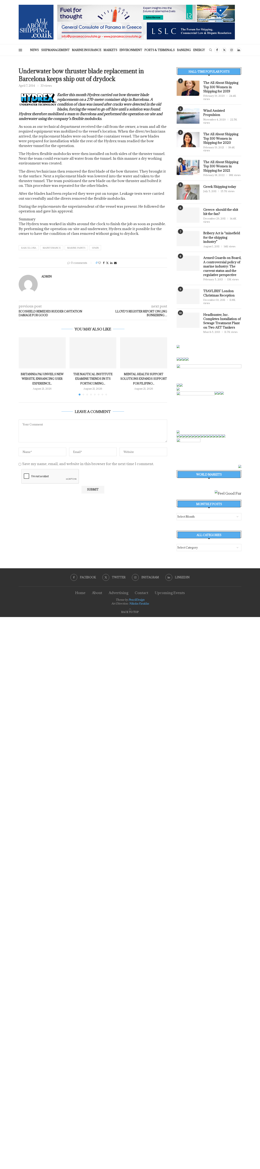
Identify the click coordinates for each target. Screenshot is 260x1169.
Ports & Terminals (159, 50)
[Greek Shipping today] (188, 192)
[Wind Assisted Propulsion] (188, 116)
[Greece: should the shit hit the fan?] (188, 215)
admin (46, 276)
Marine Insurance (86, 50)
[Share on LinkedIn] (111, 263)
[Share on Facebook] (103, 263)
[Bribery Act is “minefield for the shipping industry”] (188, 238)
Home (80, 592)
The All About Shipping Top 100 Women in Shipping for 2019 (220, 87)
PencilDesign (136, 599)
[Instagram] (231, 50)
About (97, 592)
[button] (24, 366)
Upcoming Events (170, 592)
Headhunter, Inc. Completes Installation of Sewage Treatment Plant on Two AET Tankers (222, 321)
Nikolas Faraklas (139, 603)
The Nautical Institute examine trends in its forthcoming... (92, 378)
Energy (199, 50)
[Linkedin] (238, 50)
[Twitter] (224, 50)
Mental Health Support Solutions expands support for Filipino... (143, 378)
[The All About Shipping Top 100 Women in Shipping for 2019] (188, 88)
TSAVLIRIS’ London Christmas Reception (219, 293)
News (34, 50)
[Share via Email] (115, 263)
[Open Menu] (20, 50)
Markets (110, 50)
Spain (95, 247)
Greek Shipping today (219, 187)
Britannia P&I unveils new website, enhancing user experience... (42, 378)
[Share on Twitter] (107, 263)
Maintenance (52, 247)
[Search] (210, 50)
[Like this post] (99, 263)
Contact (141, 592)
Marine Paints (76, 247)
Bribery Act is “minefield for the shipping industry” (221, 237)
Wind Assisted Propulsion (214, 112)
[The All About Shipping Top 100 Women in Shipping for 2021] (188, 167)
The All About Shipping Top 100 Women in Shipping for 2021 (220, 166)
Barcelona (28, 247)
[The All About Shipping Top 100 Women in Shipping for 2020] (188, 139)
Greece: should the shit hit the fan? (220, 212)
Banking (184, 50)
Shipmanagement (55, 50)
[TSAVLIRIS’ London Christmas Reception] (188, 296)
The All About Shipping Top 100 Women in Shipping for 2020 (220, 138)
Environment (131, 50)
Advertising (118, 592)
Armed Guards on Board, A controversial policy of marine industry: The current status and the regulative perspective (222, 266)
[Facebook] (217, 50)
